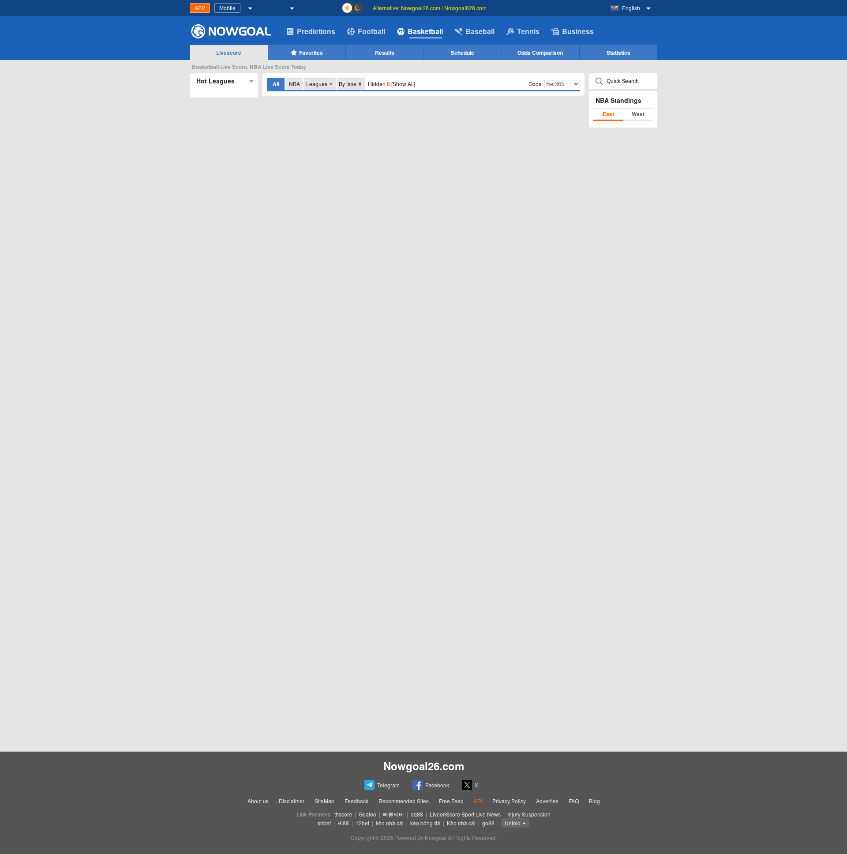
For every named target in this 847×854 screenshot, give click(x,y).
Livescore (228, 52)
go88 (488, 823)
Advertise (547, 801)
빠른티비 (393, 814)
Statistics (618, 52)
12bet (362, 823)
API (478, 801)
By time (347, 83)
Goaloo (367, 814)
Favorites (311, 52)
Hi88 (343, 823)
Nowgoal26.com (423, 765)
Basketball (425, 31)
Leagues (316, 83)
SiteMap (324, 801)
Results (384, 52)
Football (371, 31)
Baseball (480, 31)
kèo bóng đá (425, 823)
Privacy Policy (509, 801)
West (638, 114)
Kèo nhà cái (461, 823)
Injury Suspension (529, 814)
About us (258, 801)
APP (200, 7)
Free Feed (451, 801)
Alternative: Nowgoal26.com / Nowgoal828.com (430, 7)
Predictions (316, 31)
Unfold (513, 823)
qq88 (417, 814)
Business (578, 31)
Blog (594, 801)
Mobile (227, 7)
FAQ (574, 801)
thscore (343, 814)
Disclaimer (291, 801)
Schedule (462, 52)
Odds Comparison (540, 52)
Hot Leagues (215, 80)
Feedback (356, 801)
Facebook (437, 785)
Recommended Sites (404, 801)
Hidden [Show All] (391, 84)
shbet (324, 823)
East (608, 114)
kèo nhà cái (390, 823)
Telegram (388, 785)
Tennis (528, 31)
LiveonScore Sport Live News (465, 814)
